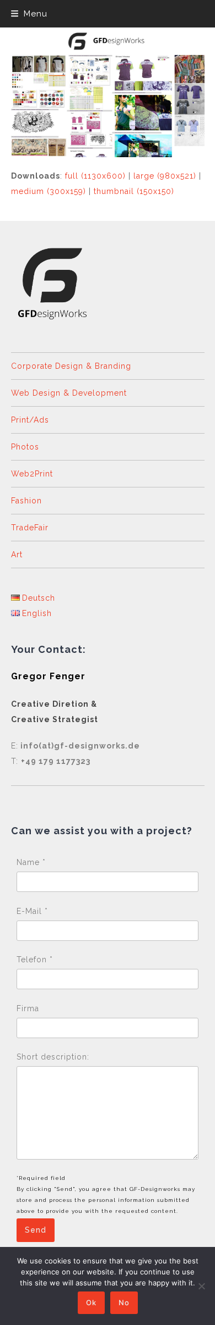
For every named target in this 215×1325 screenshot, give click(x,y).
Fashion (26, 500)
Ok (91, 1302)
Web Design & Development (69, 393)
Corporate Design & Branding (71, 366)
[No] (201, 1285)
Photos (25, 446)
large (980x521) (164, 175)
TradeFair (30, 527)
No (124, 1302)
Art (17, 554)
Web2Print (32, 473)
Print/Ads (30, 419)
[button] (29, 14)
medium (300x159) (48, 191)
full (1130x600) (95, 175)
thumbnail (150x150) (134, 191)
